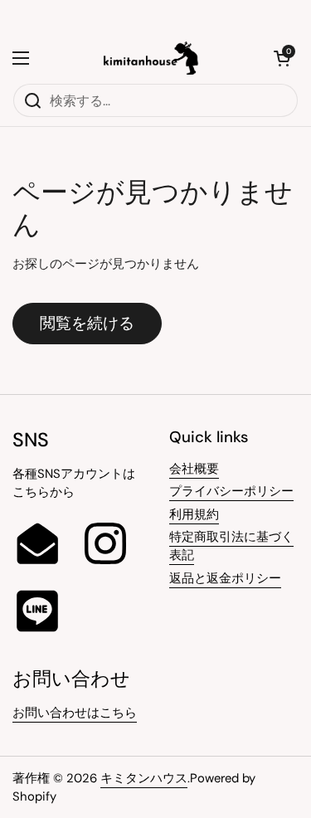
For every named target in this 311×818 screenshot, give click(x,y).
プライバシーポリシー (231, 491)
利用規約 (194, 514)
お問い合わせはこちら (74, 712)
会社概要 (194, 468)
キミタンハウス (143, 778)
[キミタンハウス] (151, 58)
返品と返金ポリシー (225, 578)
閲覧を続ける (87, 323)
